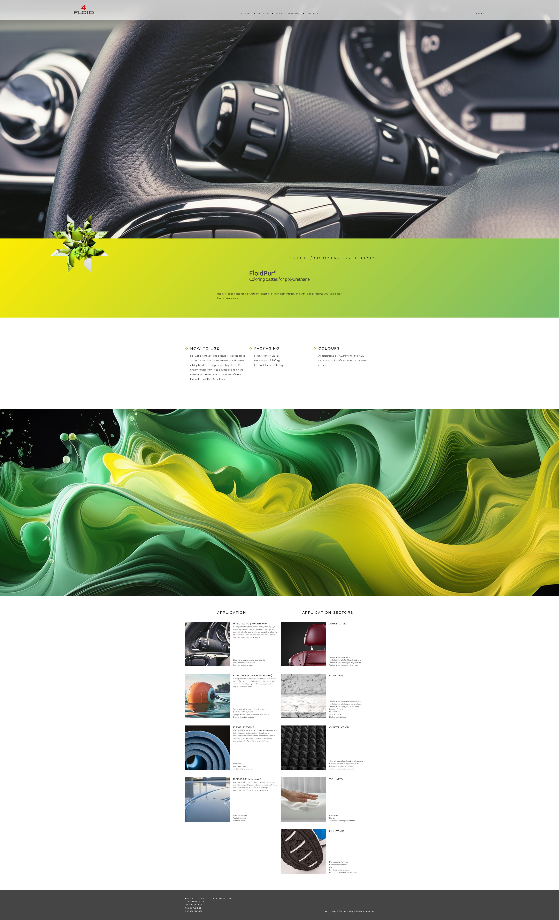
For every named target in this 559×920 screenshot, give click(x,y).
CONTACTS (312, 13)
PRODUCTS (263, 13)
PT (484, 13)
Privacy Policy (330, 911)
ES (479, 13)
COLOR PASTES (330, 258)
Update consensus (364, 911)
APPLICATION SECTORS (288, 13)
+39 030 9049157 (193, 904)
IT (474, 13)
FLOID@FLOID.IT (193, 908)
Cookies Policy (346, 911)
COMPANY (246, 13)
